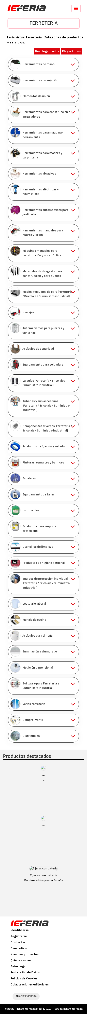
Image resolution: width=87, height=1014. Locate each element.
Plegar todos (71, 51)
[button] (43, 64)
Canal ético (19, 948)
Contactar (18, 942)
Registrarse (19, 936)
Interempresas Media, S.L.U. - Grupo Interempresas (49, 1009)
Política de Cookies (24, 978)
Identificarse (20, 930)
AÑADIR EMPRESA (26, 996)
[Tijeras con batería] (43, 869)
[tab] (43, 64)
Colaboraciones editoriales (30, 984)
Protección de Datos (25, 972)
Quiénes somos (21, 960)
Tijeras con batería (43, 875)
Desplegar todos (47, 51)
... (43, 775)
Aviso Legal (18, 966)
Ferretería (44, 23)
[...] (43, 769)
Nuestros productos (24, 954)
